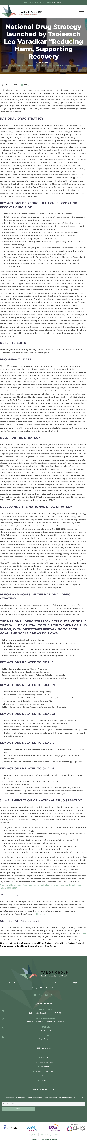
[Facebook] (35, 994)
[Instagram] (40, 994)
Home (38, 63)
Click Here (40, 914)
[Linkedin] (46, 994)
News (46, 63)
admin (6, 85)
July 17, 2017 (28, 85)
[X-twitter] (52, 994)
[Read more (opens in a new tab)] (43, 1029)
